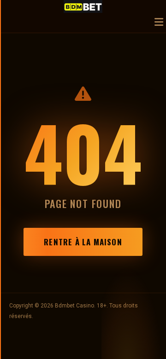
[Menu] (159, 23)
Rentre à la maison (83, 242)
